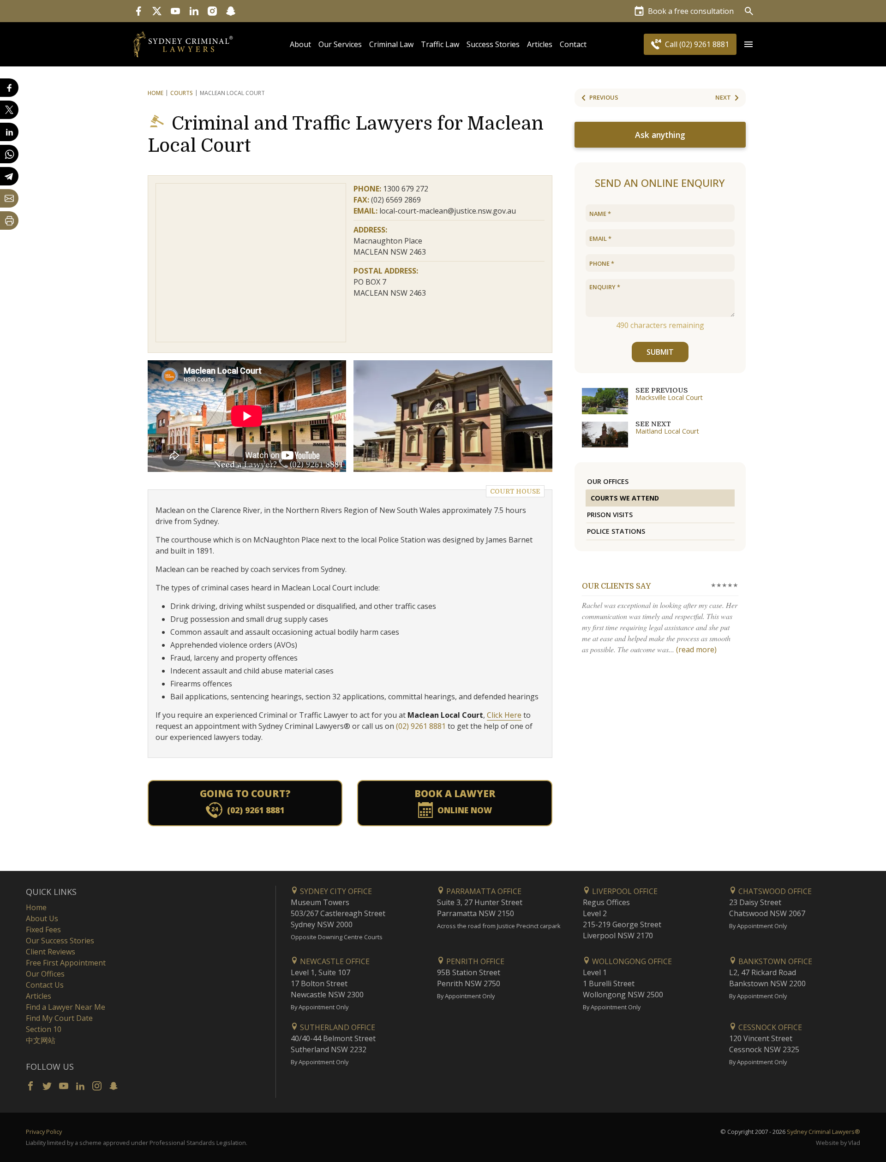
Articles (539, 44)
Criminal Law (391, 44)
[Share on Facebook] (9, 87)
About (300, 44)
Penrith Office (474, 961)
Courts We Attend (625, 498)
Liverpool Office (624, 891)
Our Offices (608, 481)
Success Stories (493, 44)
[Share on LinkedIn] (9, 132)
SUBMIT (660, 352)
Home (155, 93)
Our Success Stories (60, 941)
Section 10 (43, 1029)
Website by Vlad (838, 1142)
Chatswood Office (774, 891)
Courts (181, 93)
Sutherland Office (336, 1027)
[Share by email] (9, 198)
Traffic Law (440, 44)
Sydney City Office (335, 891)
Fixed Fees (43, 929)
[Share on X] (9, 110)
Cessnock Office (769, 1027)
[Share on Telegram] (9, 176)
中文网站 (40, 1040)
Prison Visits (610, 514)
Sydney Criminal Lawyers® (823, 1131)
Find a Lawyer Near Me (65, 1007)
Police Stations (616, 531)
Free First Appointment (66, 963)
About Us (42, 918)
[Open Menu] (748, 44)
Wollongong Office (631, 961)
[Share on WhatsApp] (9, 154)
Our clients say (616, 586)
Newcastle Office (334, 961)
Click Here (504, 715)
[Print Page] (9, 220)
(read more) (696, 649)
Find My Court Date (59, 1018)
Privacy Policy (44, 1131)
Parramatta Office (482, 891)
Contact (573, 44)
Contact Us (45, 985)
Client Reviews (50, 952)
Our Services (340, 44)
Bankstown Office (774, 961)
